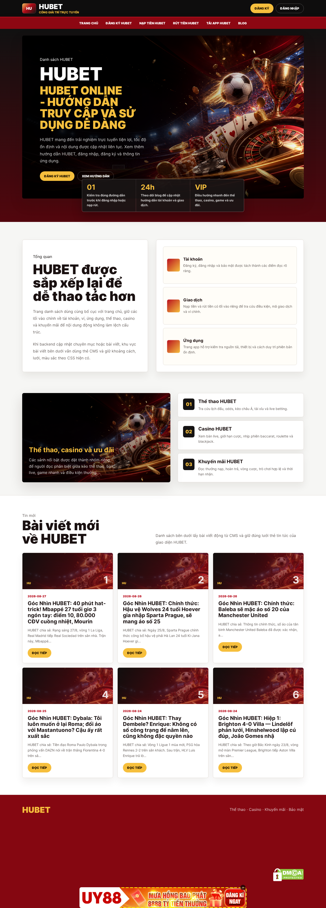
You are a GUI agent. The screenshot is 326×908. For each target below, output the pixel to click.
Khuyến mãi (275, 809)
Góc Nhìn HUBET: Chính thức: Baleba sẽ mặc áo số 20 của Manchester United (256, 609)
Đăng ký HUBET (119, 23)
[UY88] (163, 897)
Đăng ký (262, 8)
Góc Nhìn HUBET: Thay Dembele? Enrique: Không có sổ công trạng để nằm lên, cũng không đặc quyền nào (160, 727)
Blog (242, 23)
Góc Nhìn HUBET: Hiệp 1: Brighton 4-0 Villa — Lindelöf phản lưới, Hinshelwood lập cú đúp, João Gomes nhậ (257, 727)
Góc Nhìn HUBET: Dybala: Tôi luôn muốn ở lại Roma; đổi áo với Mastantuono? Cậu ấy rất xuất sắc (65, 727)
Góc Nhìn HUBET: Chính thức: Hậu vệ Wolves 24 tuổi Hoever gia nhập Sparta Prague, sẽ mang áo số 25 (161, 612)
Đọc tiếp (39, 653)
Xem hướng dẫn (95, 176)
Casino (255, 809)
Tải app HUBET (218, 23)
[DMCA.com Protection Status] (288, 874)
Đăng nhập (289, 8)
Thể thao (238, 809)
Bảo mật (296, 809)
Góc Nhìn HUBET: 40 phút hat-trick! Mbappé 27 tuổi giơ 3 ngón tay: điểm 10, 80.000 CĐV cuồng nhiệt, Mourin (67, 612)
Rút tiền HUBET (186, 23)
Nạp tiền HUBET (152, 23)
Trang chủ (88, 23)
